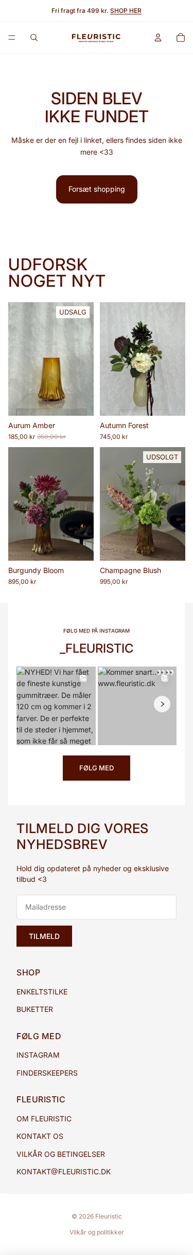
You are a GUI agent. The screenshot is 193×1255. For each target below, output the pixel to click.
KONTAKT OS (39, 1136)
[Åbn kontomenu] (158, 37)
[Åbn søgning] (34, 37)
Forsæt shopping (96, 188)
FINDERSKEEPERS (47, 1072)
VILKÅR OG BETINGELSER (60, 1154)
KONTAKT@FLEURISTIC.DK (63, 1171)
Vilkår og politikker (96, 1232)
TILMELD (44, 936)
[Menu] (12, 37)
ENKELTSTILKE (41, 991)
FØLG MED (96, 768)
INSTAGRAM (38, 1054)
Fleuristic (108, 1216)
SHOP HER (126, 10)
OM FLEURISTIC (44, 1118)
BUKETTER (34, 1009)
